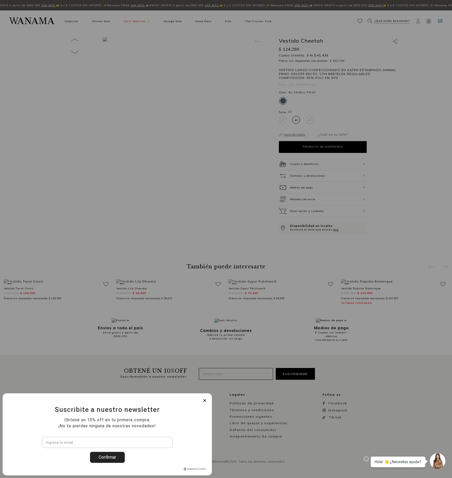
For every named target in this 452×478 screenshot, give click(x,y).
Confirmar (107, 457)
